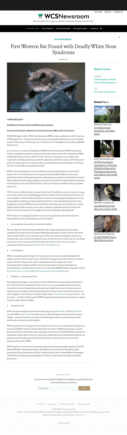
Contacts (94, 29)
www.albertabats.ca (52, 245)
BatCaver (48, 285)
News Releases (33, 29)
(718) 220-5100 (80, 415)
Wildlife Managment (108, 83)
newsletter (62, 311)
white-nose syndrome (107, 92)
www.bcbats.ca (36, 245)
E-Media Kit (118, 12)
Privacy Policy (52, 404)
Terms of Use (40, 404)
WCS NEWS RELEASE (62, 39)
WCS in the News (63, 29)
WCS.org (98, 12)
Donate (108, 12)
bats (95, 92)
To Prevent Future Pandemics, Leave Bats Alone (104, 130)
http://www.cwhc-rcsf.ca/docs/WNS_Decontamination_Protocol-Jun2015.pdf (37, 271)
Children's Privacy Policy (67, 404)
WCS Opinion (47, 29)
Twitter (27, 314)
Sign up (84, 388)
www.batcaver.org (61, 294)
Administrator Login (84, 404)
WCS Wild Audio (80, 29)
